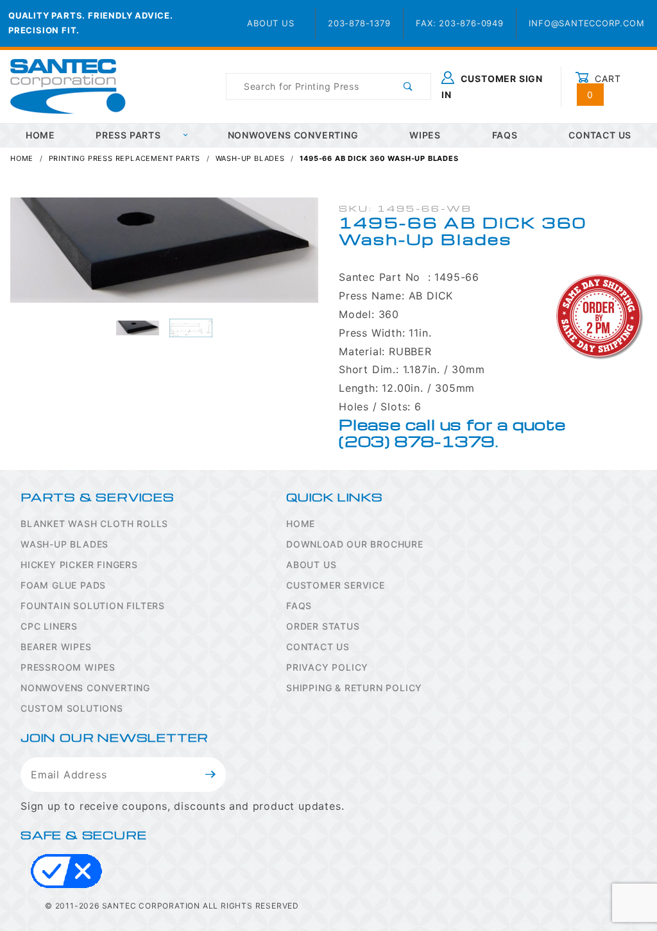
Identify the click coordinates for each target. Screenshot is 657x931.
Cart (604, 86)
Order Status (323, 626)
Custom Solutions (72, 708)
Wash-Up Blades (64, 544)
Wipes (425, 135)
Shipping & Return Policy (354, 687)
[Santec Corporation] (68, 85)
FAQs (505, 135)
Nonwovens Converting (293, 135)
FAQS (299, 605)
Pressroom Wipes (68, 667)
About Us (270, 23)
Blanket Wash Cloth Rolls (94, 523)
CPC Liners (49, 626)
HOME (40, 135)
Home (300, 523)
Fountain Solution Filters (93, 605)
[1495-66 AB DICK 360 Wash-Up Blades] (164, 256)
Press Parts (128, 135)
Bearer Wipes (56, 646)
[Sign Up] (211, 774)
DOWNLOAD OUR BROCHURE (354, 544)
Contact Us (318, 646)
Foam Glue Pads (63, 585)
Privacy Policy (327, 667)
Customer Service (335, 585)
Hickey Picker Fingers (79, 564)
